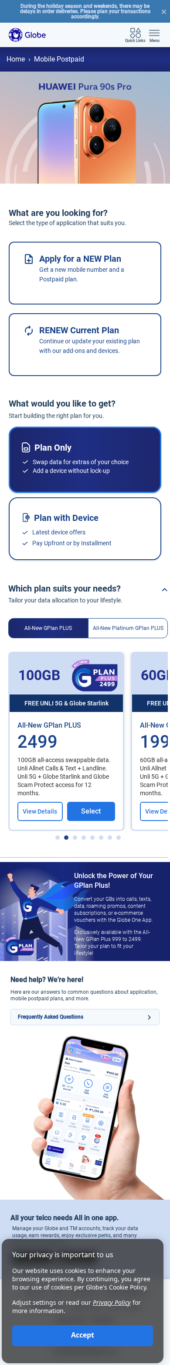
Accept (82, 1335)
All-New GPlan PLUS (48, 628)
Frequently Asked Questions (50, 1017)
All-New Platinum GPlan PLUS (128, 628)
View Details (40, 811)
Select (91, 811)
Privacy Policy (112, 1302)
